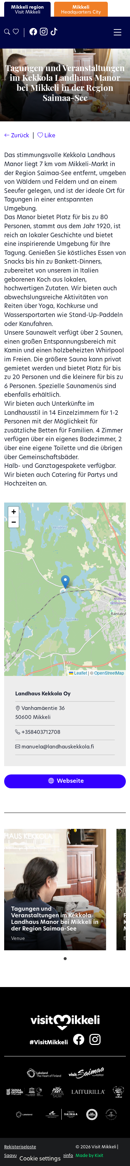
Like (49, 136)
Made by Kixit (89, 1156)
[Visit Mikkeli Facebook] (33, 32)
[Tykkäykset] (15, 32)
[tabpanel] (55, 889)
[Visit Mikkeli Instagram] (43, 32)
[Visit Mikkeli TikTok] (54, 32)
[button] (65, 582)
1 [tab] (65, 957)
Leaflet (80, 673)
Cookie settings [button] (40, 1159)
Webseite (69, 781)
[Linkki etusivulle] (65, 1023)
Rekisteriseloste (20, 1147)
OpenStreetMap (109, 673)
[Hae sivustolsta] (7, 32)
